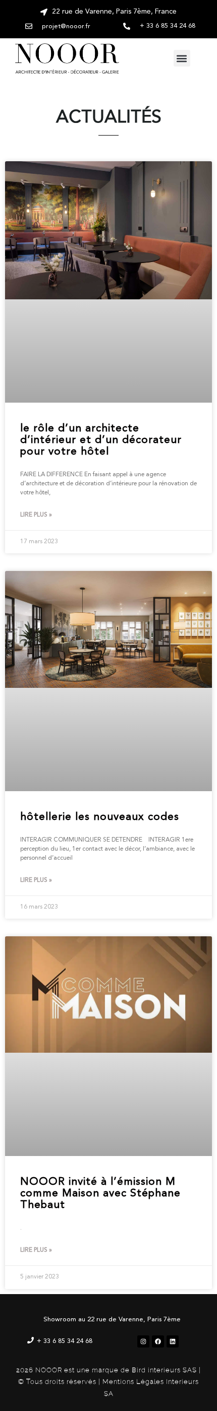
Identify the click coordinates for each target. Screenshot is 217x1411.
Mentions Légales (133, 1381)
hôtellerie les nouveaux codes (99, 817)
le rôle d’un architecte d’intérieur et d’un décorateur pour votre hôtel (101, 440)
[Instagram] (143, 1341)
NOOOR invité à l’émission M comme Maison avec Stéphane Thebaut (100, 1193)
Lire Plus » (36, 515)
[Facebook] (158, 1341)
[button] (182, 58)
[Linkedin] (173, 1341)
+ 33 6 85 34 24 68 (64, 1341)
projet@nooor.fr (66, 26)
